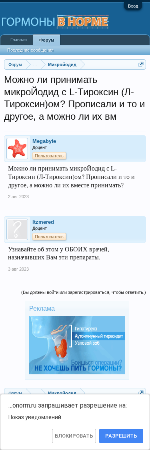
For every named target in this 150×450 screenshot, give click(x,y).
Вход (133, 6)
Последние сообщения (30, 50)
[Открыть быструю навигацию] (141, 64)
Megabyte (44, 141)
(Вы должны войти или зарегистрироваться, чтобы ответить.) (83, 292)
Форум (46, 40)
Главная (18, 39)
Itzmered (43, 222)
